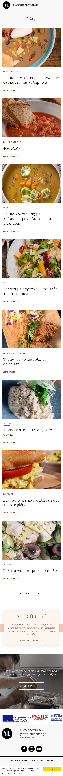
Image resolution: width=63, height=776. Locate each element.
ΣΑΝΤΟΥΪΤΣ (8, 494)
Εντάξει (52, 769)
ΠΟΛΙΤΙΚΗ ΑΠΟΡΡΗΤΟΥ (20, 761)
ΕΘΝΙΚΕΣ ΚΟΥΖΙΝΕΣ (11, 72)
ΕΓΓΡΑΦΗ (29, 686)
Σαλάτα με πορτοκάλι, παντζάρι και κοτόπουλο (31, 291)
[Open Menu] (56, 6)
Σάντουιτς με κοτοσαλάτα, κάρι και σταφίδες (31, 502)
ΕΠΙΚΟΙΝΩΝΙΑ (37, 761)
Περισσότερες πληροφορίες (13, 773)
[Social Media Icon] (24, 748)
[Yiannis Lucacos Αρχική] (21, 5)
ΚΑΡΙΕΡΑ (49, 761)
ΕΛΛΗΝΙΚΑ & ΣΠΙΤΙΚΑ (12, 142)
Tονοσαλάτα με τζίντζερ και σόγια (28, 432)
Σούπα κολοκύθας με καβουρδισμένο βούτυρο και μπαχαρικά (28, 218)
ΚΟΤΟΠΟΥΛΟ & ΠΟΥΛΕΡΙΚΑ (14, 353)
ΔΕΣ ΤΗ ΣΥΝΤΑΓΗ (9, 90)
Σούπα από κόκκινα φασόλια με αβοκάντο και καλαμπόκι (31, 80)
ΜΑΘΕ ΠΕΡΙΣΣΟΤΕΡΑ (29, 640)
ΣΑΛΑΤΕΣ (7, 283)
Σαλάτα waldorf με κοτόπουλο (30, 570)
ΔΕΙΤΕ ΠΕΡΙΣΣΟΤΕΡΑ (29, 593)
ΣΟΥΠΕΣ (6, 208)
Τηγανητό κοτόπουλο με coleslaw (25, 361)
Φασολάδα (12, 148)
